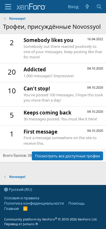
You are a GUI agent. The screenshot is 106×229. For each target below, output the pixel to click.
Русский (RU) (20, 189)
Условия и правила (21, 198)
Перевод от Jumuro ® (21, 224)
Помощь (76, 203)
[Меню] (8, 7)
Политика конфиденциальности (34, 203)
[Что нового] (87, 6)
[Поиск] (99, 6)
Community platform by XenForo (50, 219)
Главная (11, 208)
